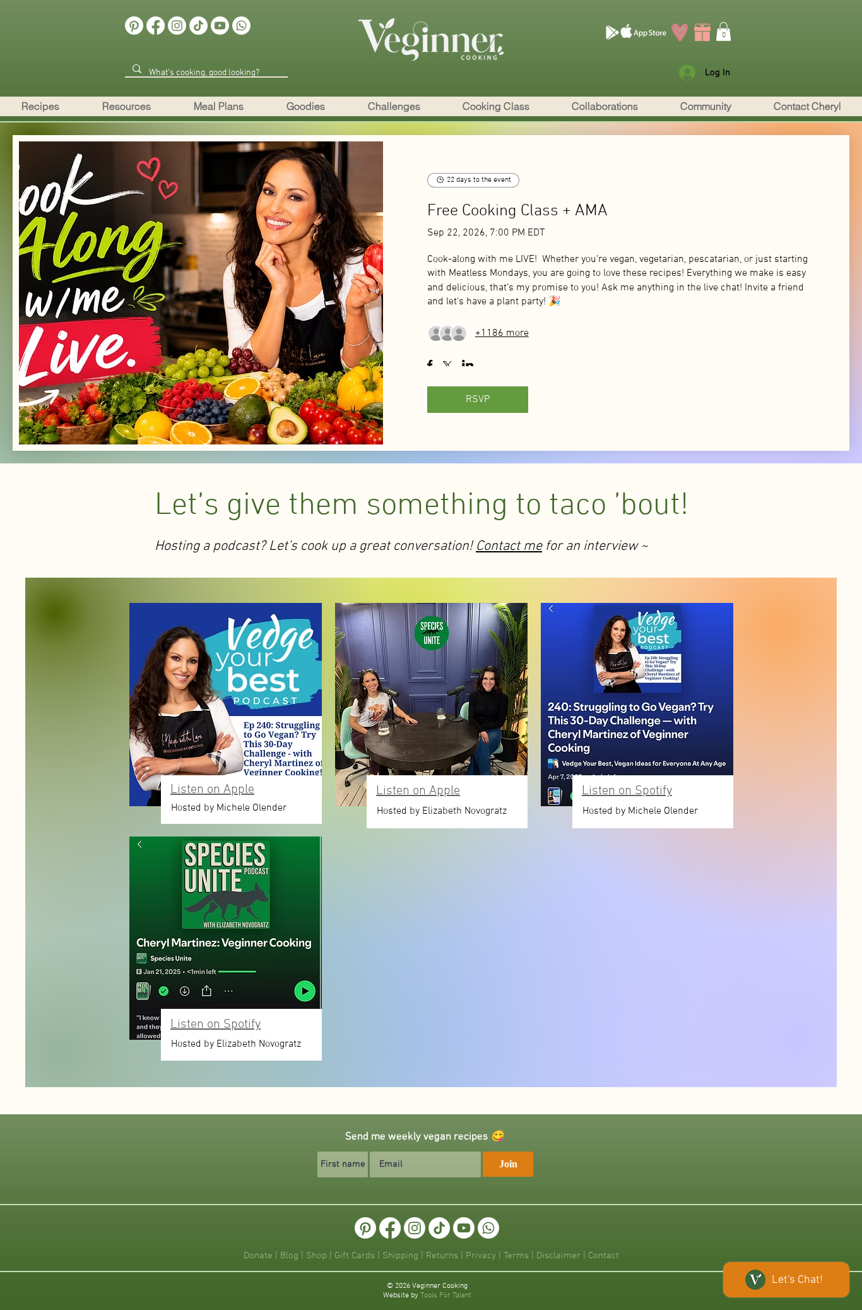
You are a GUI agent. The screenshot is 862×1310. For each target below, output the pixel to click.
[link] (723, 31)
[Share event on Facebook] (430, 366)
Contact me (509, 546)
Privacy (481, 1255)
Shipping (400, 1255)
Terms (517, 1255)
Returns (442, 1255)
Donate (258, 1255)
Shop (316, 1255)
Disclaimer (559, 1255)
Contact (603, 1255)
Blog (289, 1255)
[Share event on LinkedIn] (468, 366)
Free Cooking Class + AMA (517, 211)
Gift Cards (354, 1255)
